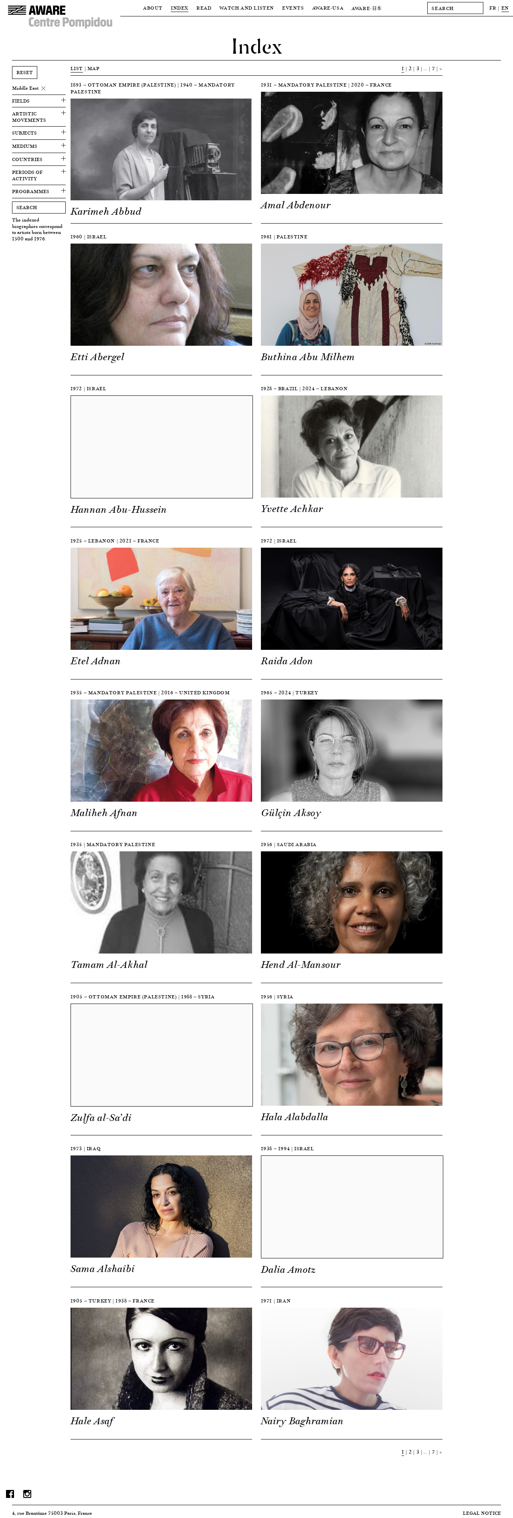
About (153, 8)
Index (179, 8)
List (77, 68)
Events (293, 8)
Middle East (25, 88)
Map (93, 68)
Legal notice (482, 1513)
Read (203, 8)
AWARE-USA (327, 8)
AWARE (366, 8)
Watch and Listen (246, 8)
